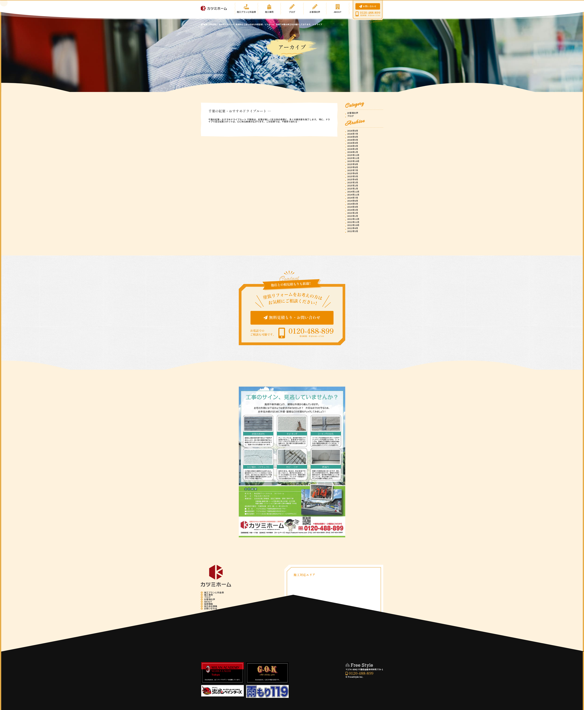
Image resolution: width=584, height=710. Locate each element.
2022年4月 (352, 228)
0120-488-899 (370, 12)
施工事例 (269, 11)
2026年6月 (352, 136)
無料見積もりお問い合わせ (294, 317)
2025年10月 (353, 161)
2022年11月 (353, 222)
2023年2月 (352, 212)
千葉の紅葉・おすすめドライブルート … (239, 110)
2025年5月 (352, 176)
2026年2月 (352, 148)
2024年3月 (352, 209)
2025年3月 (352, 182)
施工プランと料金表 (246, 11)
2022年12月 (353, 218)
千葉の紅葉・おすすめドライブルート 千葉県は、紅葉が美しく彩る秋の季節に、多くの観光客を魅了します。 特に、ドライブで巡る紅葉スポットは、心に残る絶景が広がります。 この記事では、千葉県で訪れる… (269, 120)
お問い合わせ (369, 6)
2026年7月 (352, 133)
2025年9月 (352, 164)
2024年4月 (352, 206)
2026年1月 (352, 151)
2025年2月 (352, 185)
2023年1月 (352, 215)
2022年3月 (352, 231)
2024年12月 (353, 191)
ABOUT (337, 11)
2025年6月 (352, 173)
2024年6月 (352, 200)
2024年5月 (352, 203)
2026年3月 (352, 145)
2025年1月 (352, 188)
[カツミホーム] (216, 8)
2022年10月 (353, 225)
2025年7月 (352, 170)
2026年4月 (352, 142)
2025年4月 (352, 179)
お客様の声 (314, 11)
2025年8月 (352, 167)
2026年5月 (352, 139)
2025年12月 (353, 155)
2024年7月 (352, 197)
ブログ (292, 11)
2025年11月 (353, 158)
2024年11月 (353, 194)
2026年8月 (352, 130)
